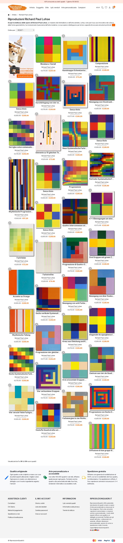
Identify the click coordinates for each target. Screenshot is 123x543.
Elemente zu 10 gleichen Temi (48, 153)
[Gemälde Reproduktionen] (96, 530)
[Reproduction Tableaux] (98, 530)
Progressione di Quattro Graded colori (74, 264)
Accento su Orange (21, 297)
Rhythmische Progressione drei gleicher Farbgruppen (21, 212)
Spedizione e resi (14, 514)
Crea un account (41, 514)
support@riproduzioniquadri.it (99, 527)
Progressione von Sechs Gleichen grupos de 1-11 (101, 412)
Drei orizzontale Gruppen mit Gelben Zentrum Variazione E (74, 380)
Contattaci (11, 503)
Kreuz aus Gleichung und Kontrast (74, 341)
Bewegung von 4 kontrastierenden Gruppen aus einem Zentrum (101, 102)
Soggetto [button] (40, 8)
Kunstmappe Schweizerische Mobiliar (74, 70)
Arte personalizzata (68, 8)
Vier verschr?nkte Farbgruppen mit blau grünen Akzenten (21, 413)
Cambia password (41, 510)
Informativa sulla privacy (71, 507)
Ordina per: (11, 30)
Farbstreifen (48, 275)
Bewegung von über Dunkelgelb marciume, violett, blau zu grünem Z (101, 296)
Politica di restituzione (15, 517)
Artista (14, 15)
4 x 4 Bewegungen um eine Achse (101, 219)
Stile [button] (47, 8)
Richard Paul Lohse (48, 67)
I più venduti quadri (69, 503)
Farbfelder (21, 258)
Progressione (75, 187)
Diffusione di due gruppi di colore (101, 450)
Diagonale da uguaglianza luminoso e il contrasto (101, 335)
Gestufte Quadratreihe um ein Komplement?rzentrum (48, 430)
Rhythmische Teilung (21, 335)
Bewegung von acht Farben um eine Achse (74, 303)
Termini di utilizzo (68, 510)
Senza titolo (21, 109)
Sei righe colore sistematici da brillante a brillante (21, 147)
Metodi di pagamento (15, 510)
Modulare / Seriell (48, 64)
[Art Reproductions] (91, 530)
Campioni (81, 8)
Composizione (101, 63)
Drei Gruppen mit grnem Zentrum (101, 257)
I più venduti (55, 8)
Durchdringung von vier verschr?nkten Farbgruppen (48, 103)
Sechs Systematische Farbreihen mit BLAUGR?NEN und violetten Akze (21, 374)
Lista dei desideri (41, 507)
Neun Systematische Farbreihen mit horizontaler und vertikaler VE (74, 148)
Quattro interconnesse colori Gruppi (74, 226)
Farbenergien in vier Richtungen (74, 418)
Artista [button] (32, 8)
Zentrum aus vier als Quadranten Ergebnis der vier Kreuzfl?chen (101, 373)
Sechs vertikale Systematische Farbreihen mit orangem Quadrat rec (48, 313)
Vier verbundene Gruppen (48, 391)
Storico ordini (39, 503)
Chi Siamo (11, 507)
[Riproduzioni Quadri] (93, 530)
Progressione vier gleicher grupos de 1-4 (48, 352)
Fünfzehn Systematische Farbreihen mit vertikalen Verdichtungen (101, 179)
